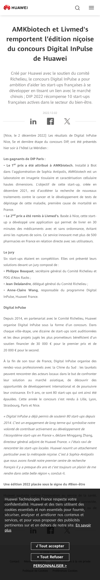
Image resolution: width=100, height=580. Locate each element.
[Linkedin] (33, 123)
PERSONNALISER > (50, 566)
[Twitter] (67, 123)
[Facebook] (50, 123)
